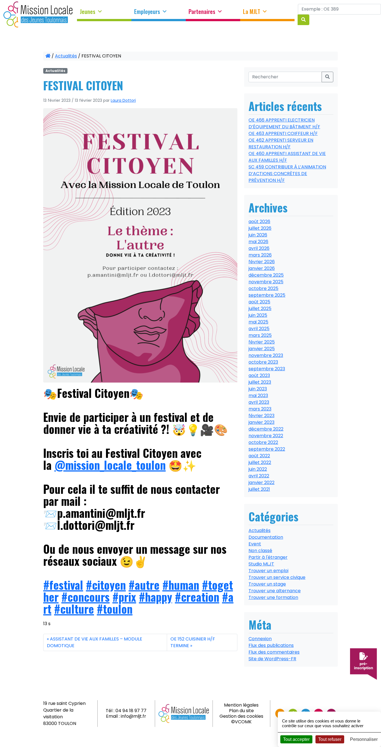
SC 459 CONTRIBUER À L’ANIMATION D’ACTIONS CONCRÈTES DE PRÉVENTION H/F (287, 173)
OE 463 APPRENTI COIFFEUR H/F (283, 133)
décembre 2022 (266, 429)
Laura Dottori (123, 100)
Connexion (260, 638)
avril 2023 (259, 402)
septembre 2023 (267, 369)
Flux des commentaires (274, 652)
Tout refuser (329, 739)
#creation (197, 596)
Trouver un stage (267, 584)
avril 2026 (259, 248)
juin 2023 (258, 389)
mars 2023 (260, 409)
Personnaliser (364, 739)
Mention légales (241, 705)
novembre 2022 (266, 435)
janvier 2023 (261, 422)
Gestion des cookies (241, 716)
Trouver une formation (273, 597)
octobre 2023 (263, 362)
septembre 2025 (267, 295)
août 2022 (259, 456)
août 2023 (259, 375)
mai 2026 (258, 241)
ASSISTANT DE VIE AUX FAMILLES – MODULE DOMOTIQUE (94, 642)
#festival (63, 584)
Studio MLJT (261, 564)
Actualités (66, 56)
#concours (85, 596)
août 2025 (259, 302)
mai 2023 (258, 395)
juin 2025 (258, 315)
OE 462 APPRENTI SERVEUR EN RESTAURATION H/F (281, 143)
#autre (144, 584)
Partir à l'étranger (268, 557)
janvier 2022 (261, 482)
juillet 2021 (259, 489)
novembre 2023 (266, 355)
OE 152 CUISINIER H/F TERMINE (192, 642)
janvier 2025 (262, 348)
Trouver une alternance (275, 591)
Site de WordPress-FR (272, 659)
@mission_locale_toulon (110, 464)
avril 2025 (259, 328)
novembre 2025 (266, 282)
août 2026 (259, 221)
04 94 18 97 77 (130, 710)
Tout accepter (296, 739)
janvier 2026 (262, 268)
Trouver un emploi (268, 570)
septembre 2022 (267, 449)
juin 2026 (258, 235)
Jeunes (87, 12)
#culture (74, 608)
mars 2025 (260, 335)
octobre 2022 (263, 442)
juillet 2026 (260, 228)
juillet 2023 (260, 382)
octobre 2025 (263, 288)
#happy (155, 596)
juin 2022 (258, 469)
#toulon (114, 608)
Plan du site (241, 710)
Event (255, 544)
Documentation (266, 537)
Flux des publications (271, 645)
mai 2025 (258, 322)
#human (180, 584)
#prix (124, 596)
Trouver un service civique (277, 577)
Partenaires (202, 12)
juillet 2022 (260, 462)
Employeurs (147, 12)
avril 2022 (259, 476)
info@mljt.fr (133, 716)
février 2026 (262, 261)
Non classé (260, 550)
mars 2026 (260, 255)
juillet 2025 (260, 308)
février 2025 (262, 342)
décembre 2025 (266, 275)
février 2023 (261, 415)
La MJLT (251, 12)
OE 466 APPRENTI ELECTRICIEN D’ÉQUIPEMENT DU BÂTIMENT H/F (284, 123)
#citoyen (106, 584)
